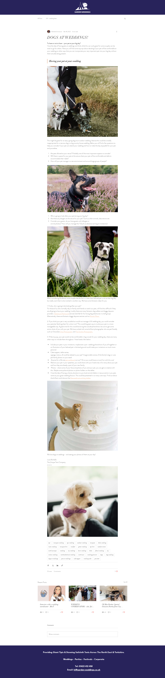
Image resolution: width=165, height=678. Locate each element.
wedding (62, 551)
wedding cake (87, 558)
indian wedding (52, 555)
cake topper (77, 558)
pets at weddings (66, 558)
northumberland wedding (68, 555)
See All (125, 582)
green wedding (82, 547)
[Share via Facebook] (48, 565)
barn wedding (82, 551)
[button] (125, 18)
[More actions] (117, 31)
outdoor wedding (82, 543)
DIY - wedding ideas (51, 18)
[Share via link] (62, 565)
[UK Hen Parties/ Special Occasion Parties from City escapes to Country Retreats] (113, 593)
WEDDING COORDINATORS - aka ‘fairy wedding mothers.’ (82, 605)
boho (90, 551)
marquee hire (63, 547)
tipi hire (92, 547)
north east (81, 555)
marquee (92, 543)
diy (108, 551)
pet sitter (97, 558)
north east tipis (52, 551)
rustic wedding (52, 547)
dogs (101, 555)
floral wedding (99, 551)
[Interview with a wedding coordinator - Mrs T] (51, 593)
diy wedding (71, 551)
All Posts (40, 18)
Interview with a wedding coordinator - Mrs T (49, 605)
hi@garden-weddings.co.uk (87, 670)
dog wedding (109, 555)
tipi (49, 543)
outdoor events (102, 547)
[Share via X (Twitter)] (53, 565)
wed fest (73, 547)
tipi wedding (70, 543)
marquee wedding (59, 543)
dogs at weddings (53, 558)
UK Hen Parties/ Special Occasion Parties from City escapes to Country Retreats (111, 605)
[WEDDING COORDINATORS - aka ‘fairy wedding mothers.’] (82, 593)
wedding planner (92, 555)
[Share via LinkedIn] (57, 565)
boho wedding (102, 543)
